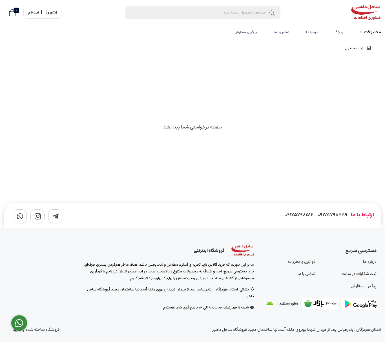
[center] (272, 13)
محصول (351, 48)
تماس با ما (281, 32)
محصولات (372, 32)
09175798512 (299, 215)
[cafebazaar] (320, 304)
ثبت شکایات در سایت (359, 273)
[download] (282, 304)
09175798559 (332, 215)
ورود (49, 12)
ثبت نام (33, 12)
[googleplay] (358, 304)
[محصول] (242, 251)
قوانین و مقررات (301, 261)
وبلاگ (339, 32)
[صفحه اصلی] (368, 48)
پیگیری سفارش (245, 32)
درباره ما (312, 32)
